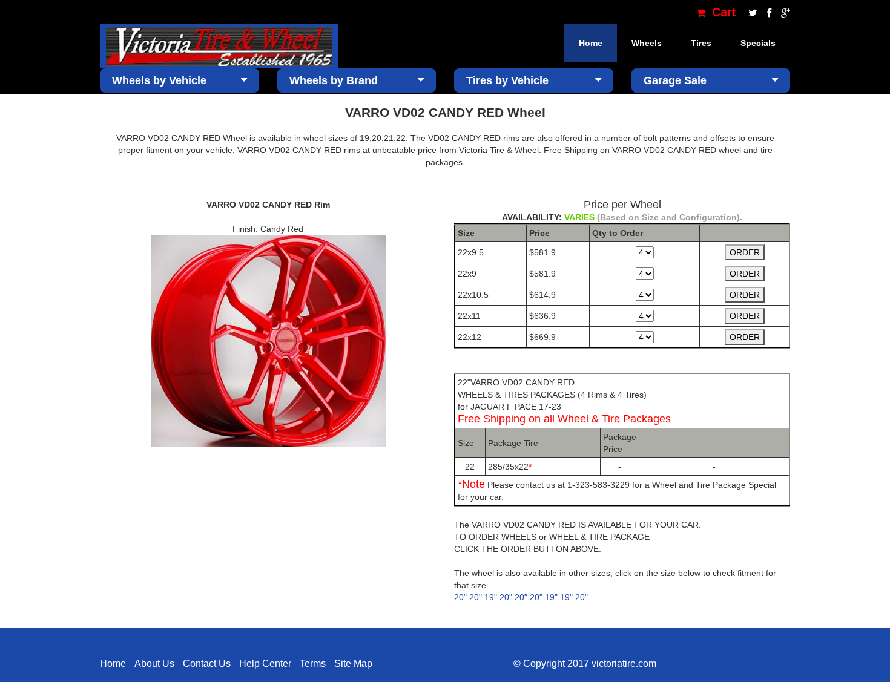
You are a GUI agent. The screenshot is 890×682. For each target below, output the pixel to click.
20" (460, 597)
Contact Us (207, 663)
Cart (722, 12)
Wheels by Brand (333, 80)
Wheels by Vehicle (159, 80)
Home (590, 43)
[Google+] (782, 12)
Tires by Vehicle (507, 80)
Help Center (265, 663)
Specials (758, 43)
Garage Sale (675, 80)
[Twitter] (751, 12)
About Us (154, 663)
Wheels (646, 43)
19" (490, 597)
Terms (313, 663)
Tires (701, 43)
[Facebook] (768, 12)
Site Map (353, 663)
